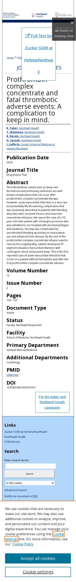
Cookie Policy (22, 544)
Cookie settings (38, 572)
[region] (38, 541)
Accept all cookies (38, 558)
